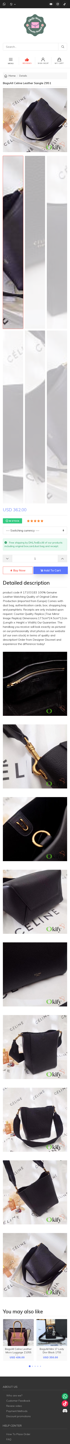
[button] (30, 1366)
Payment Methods (16, 1411)
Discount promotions (18, 1416)
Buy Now (19, 570)
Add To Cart (52, 570)
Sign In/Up (43, 63)
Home (12, 75)
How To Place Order (18, 1434)
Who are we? (14, 1395)
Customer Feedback (18, 1400)
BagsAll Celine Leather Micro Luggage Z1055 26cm (18, 1352)
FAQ (8, 1439)
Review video (14, 1405)
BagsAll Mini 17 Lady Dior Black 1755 (52, 1350)
